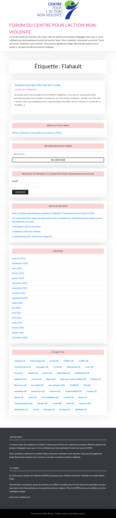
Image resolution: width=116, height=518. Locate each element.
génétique (63, 373)
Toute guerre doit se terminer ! (26, 226)
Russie (18, 397)
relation (55, 391)
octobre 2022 (18, 258)
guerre (47, 373)
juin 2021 (16, 307)
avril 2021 (17, 317)
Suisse (82, 397)
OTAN (74, 385)
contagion (42, 367)
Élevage (49, 409)
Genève (33, 373)
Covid (57, 367)
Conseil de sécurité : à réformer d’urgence (32, 236)
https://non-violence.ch (19, 497)
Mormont (20, 385)
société (68, 397)
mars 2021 (17, 322)
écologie (64, 409)
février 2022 (18, 273)
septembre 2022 (20, 263)
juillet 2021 (17, 302)
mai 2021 (16, 312)
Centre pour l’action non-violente (26, 475)
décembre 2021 (19, 283)
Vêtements (21, 409)
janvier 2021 (18, 332)
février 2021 (18, 327)
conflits (83, 361)
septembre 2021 (20, 297)
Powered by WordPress (42, 513)
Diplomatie (73, 367)
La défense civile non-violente (26, 231)
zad (36, 409)
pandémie (20, 391)
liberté (50, 379)
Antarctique (37, 361)
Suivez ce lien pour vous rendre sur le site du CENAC (37, 132)
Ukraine (42, 403)
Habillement (82, 373)
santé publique (50, 397)
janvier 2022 (18, 278)
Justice (36, 379)
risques (92, 391)
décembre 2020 (19, 337)
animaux (19, 361)
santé (32, 397)
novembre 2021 (19, 288)
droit (89, 367)
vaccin (56, 403)
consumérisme (22, 367)
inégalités (20, 379)
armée (54, 361)
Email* (15, 181)
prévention (38, 391)
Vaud (70, 403)
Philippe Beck (32, 89)
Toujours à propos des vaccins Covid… (38, 85)
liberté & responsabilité (73, 379)
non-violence (56, 385)
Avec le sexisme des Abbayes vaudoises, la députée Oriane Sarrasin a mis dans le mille (53, 213)
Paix (86, 385)
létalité (96, 379)
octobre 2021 (18, 293)
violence (85, 403)
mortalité (37, 385)
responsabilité (73, 391)
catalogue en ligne (17, 491)
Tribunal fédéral (23, 403)
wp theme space (77, 513)
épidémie (81, 409)
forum (18, 373)
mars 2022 (17, 268)
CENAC (68, 361)
